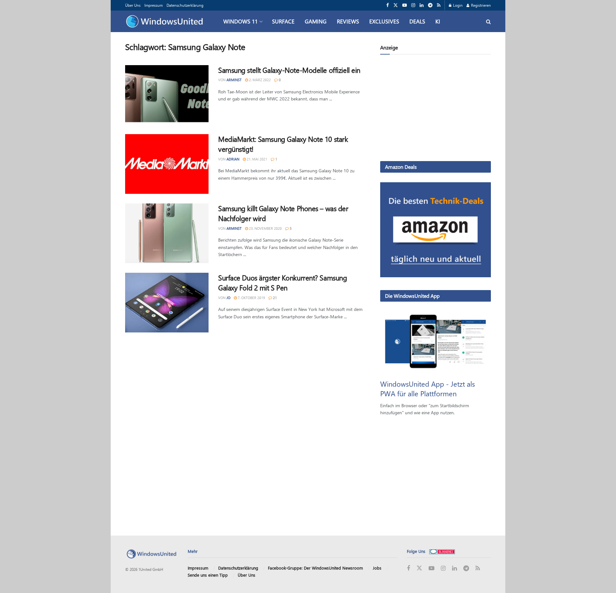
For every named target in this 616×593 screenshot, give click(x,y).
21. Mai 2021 (256, 159)
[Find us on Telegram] (430, 5)
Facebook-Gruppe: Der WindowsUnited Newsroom (315, 568)
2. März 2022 (259, 79)
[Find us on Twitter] (395, 5)
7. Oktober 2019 (251, 297)
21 (274, 297)
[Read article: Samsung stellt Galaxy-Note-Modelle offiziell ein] (167, 95)
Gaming (316, 21)
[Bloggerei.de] (442, 551)
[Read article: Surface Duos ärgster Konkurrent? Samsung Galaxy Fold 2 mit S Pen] (167, 302)
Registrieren (480, 5)
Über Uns (133, 5)
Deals (417, 21)
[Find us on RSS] (439, 5)
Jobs (377, 568)
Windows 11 (240, 21)
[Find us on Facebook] (387, 5)
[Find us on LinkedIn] (422, 5)
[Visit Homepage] (166, 21)
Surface (283, 21)
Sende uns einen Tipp (208, 575)
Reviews (348, 21)
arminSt (234, 79)
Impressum (153, 5)
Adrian (233, 159)
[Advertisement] (435, 109)
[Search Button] (488, 21)
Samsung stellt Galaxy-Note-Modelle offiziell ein (289, 70)
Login (457, 5)
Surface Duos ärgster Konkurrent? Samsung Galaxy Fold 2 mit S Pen (282, 282)
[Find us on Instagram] (413, 5)
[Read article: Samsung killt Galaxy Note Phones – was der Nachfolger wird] (167, 233)
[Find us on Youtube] (404, 5)
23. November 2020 (265, 228)
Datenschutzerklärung (185, 5)
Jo (228, 297)
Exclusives (384, 21)
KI (437, 21)
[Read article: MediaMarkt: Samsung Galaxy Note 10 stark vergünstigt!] (167, 164)
